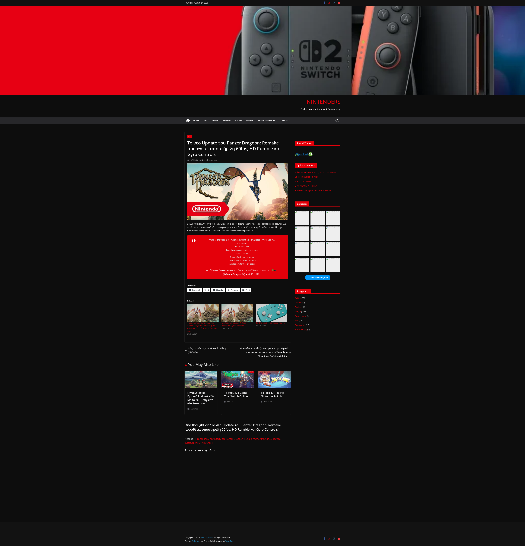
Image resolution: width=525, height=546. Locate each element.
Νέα (206, 120)
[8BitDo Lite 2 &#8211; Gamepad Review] (271, 313)
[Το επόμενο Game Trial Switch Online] (237, 372)
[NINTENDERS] (262, 7)
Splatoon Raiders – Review (306, 176)
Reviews (227, 120)
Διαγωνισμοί (300, 316)
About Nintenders (267, 120)
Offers (249, 120)
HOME (196, 120)
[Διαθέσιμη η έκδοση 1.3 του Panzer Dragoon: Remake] (237, 313)
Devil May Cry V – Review (306, 186)
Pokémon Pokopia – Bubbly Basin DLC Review (315, 172)
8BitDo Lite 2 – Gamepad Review (270, 323)
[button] (302, 218)
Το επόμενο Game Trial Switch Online (236, 394)
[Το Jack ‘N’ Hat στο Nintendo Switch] (274, 372)
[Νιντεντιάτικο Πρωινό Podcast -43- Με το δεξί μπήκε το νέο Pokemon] (201, 372)
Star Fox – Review (303, 181)
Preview (298, 302)
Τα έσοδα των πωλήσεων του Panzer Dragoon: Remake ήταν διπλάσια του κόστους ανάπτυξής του (202, 327)
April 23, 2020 (252, 274)
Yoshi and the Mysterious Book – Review (313, 190)
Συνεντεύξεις (301, 329)
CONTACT (285, 120)
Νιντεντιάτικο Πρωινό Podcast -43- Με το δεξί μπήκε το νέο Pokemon (200, 398)
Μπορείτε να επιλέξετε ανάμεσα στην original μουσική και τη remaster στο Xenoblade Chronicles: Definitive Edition (264, 352)
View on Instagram (319, 277)
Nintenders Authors (209, 160)
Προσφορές (300, 325)
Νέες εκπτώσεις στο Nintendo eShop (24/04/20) (207, 350)
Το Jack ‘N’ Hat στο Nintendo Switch (272, 394)
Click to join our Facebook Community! (320, 109)
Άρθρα (215, 120)
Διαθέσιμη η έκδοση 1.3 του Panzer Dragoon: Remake (234, 324)
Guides (238, 120)
